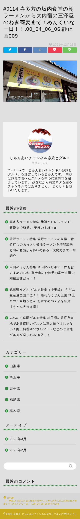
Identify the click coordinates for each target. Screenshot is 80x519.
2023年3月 (18, 439)
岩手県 (15, 388)
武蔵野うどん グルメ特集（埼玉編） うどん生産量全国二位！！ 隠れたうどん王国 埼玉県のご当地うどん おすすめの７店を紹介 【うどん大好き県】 (42, 298)
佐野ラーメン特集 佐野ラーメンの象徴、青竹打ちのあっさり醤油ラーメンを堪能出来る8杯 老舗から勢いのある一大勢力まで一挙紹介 (43, 247)
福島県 (15, 399)
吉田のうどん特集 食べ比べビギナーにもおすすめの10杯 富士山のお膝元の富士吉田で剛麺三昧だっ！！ (42, 272)
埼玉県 (15, 377)
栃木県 (15, 411)
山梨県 (15, 366)
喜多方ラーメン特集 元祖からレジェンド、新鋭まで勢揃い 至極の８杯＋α (42, 224)
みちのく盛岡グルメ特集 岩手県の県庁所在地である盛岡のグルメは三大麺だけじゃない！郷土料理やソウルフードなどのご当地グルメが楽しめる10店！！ (42, 326)
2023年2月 (18, 450)
